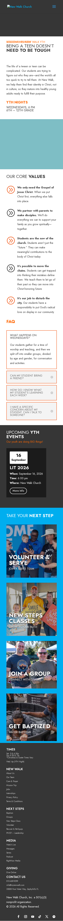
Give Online (11, 872)
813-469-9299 (12, 881)
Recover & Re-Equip (14, 829)
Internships (10, 793)
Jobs (8, 789)
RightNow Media (13, 860)
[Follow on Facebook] (19, 916)
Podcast (9, 856)
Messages (10, 848)
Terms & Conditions (14, 801)
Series (8, 852)
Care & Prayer (12, 781)
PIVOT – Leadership (15, 833)
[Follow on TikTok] (40, 916)
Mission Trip (11, 785)
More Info (18, 491)
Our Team (10, 777)
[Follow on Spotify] (54, 916)
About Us (10, 773)
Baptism (9, 813)
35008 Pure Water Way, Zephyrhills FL (22, 889)
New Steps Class (13, 821)
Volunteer (10, 825)
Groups (9, 817)
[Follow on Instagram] (26, 916)
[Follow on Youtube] (33, 916)
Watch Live (11, 844)
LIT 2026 (19, 468)
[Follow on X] (47, 916)
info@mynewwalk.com (15, 885)
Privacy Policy (12, 797)
